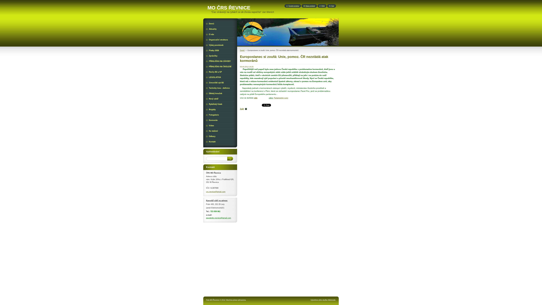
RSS (323, 6)
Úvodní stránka (294, 6)
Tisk (332, 6)
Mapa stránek (310, 6)
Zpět (242, 109)
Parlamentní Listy (281, 98)
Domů (242, 50)
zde (255, 98)
